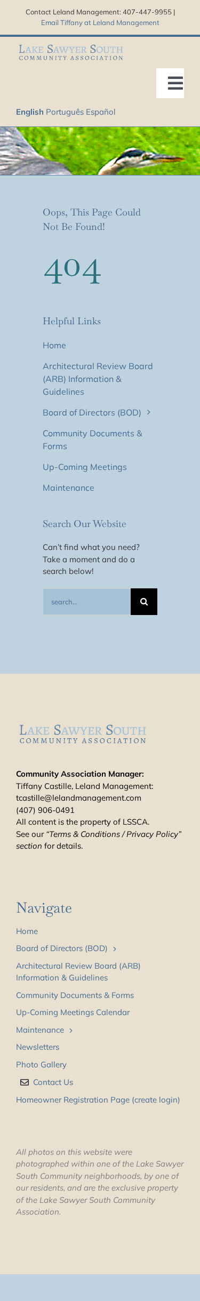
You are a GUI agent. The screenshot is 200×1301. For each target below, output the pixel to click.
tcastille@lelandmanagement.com (78, 798)
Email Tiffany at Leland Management (100, 22)
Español (101, 112)
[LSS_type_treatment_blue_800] (71, 46)
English (30, 112)
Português (65, 112)
